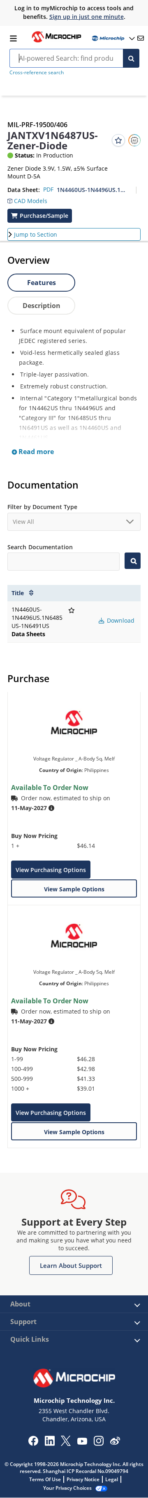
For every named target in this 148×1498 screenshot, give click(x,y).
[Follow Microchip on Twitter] (66, 1443)
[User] (112, 38)
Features (41, 282)
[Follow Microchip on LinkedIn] (49, 1443)
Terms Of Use (45, 1479)
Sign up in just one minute (86, 17)
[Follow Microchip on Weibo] (115, 1443)
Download (119, 620)
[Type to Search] (133, 561)
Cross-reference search (36, 72)
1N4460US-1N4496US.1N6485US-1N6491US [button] (93, 190)
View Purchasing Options (51, 870)
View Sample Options (74, 889)
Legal (111, 1479)
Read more (35, 451)
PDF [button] (48, 189)
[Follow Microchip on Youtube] (82, 1442)
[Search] (131, 58)
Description (41, 305)
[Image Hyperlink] (56, 41)
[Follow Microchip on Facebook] (33, 1443)
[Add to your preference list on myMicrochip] (118, 140)
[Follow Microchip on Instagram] (98, 1443)
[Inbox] (140, 38)
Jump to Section (35, 234)
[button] (27, 199)
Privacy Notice (83, 1479)
